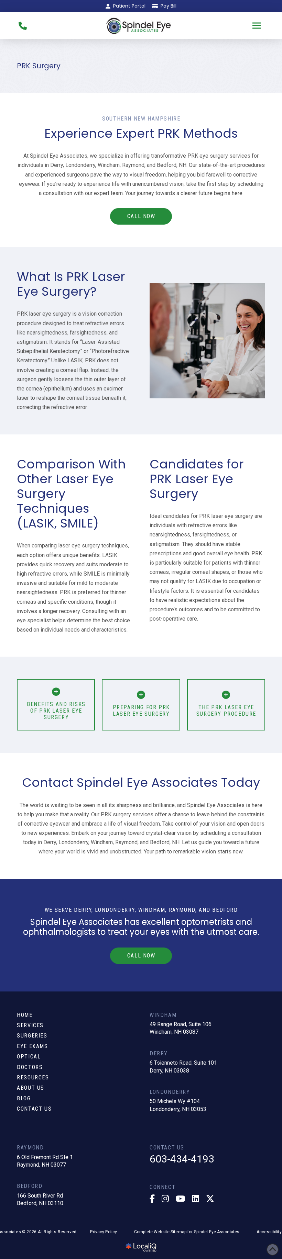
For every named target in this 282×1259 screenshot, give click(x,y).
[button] (257, 26)
